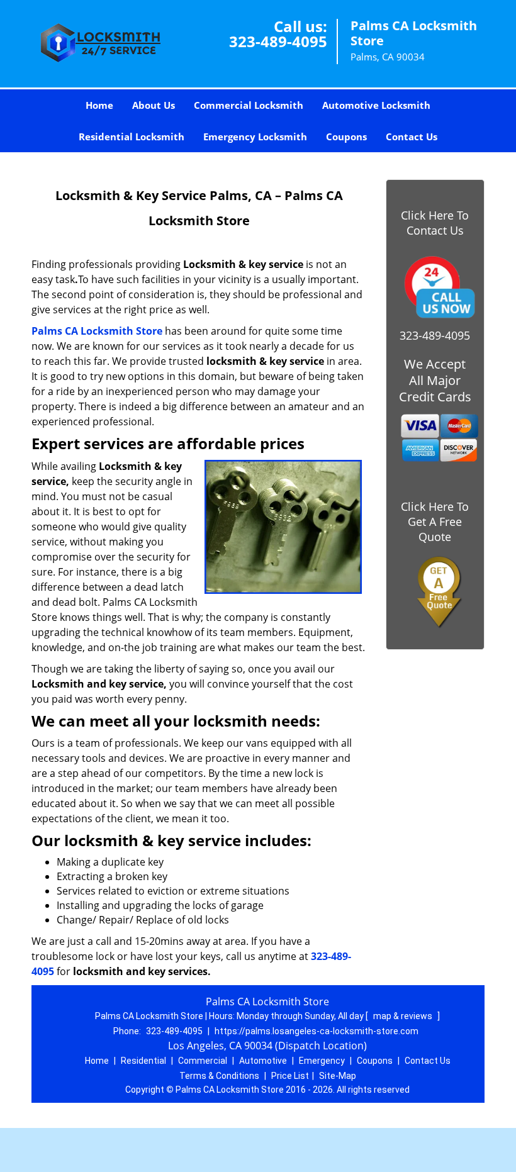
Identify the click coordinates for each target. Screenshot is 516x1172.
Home (99, 105)
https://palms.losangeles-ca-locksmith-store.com (316, 1031)
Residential (143, 1061)
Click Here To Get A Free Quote (435, 521)
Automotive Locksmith (376, 105)
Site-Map (337, 1076)
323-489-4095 (278, 41)
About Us (153, 105)
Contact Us (411, 136)
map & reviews (403, 1016)
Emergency (322, 1061)
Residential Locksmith (131, 136)
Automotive (263, 1061)
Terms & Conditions (219, 1076)
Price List (290, 1076)
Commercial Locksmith (248, 105)
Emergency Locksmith (255, 136)
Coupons (346, 136)
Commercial (202, 1061)
